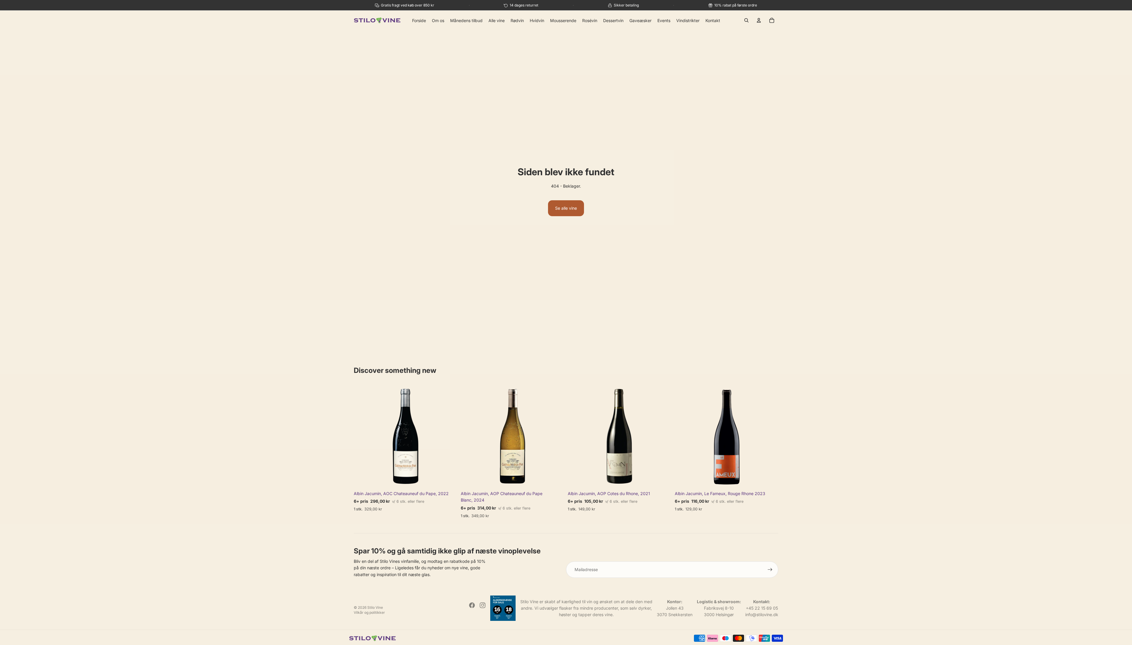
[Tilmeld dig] (770, 569)
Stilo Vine (375, 607)
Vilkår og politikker (369, 612)
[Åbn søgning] (746, 20)
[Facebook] (471, 605)
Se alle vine (566, 208)
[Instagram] (482, 605)
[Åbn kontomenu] (758, 20)
